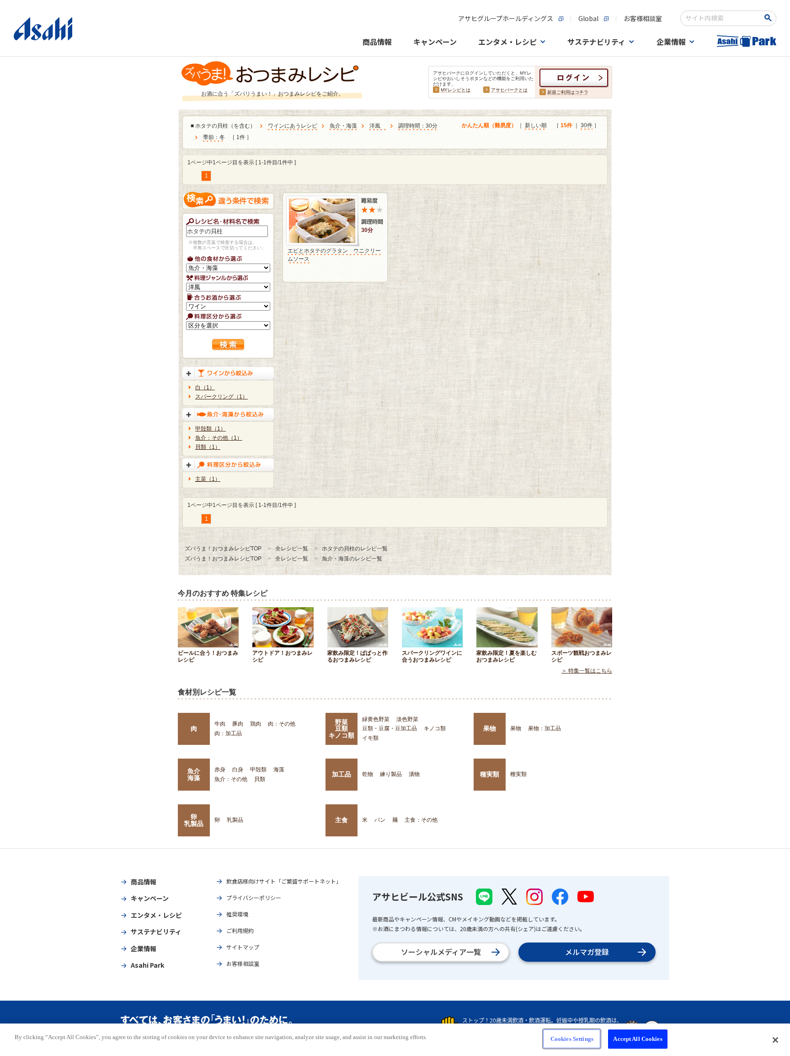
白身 (237, 769)
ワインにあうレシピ (292, 126)
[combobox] (722, 18)
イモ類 (370, 738)
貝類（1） (207, 447)
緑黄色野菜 (376, 719)
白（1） (205, 387)
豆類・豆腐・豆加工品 (389, 728)
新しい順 (536, 125)
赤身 (219, 769)
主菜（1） (207, 479)
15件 (566, 125)
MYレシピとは (455, 89)
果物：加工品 (544, 728)
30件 (586, 125)
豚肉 (237, 724)
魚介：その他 (230, 779)
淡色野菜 (407, 719)
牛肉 (219, 724)
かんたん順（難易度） (489, 125)
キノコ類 (435, 728)
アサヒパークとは (509, 89)
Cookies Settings (571, 1038)
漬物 (414, 774)
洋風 (377, 126)
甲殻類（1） (210, 429)
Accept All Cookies (637, 1038)
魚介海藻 (193, 774)
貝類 (259, 779)
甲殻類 (258, 769)
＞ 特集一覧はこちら (586, 671)
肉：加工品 (228, 733)
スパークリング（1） (221, 396)
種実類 (489, 774)
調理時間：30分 (418, 126)
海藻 (278, 769)
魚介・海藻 (343, 126)
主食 (341, 820)
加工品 (341, 774)
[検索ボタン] (769, 18)
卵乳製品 (193, 820)
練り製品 (391, 774)
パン (379, 820)
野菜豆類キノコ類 (341, 728)
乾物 (367, 774)
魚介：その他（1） (218, 438)
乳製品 (235, 820)
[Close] (775, 1040)
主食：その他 (421, 820)
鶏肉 (255, 724)
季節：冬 (214, 137)
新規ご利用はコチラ (567, 92)
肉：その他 (281, 724)
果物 (489, 728)
